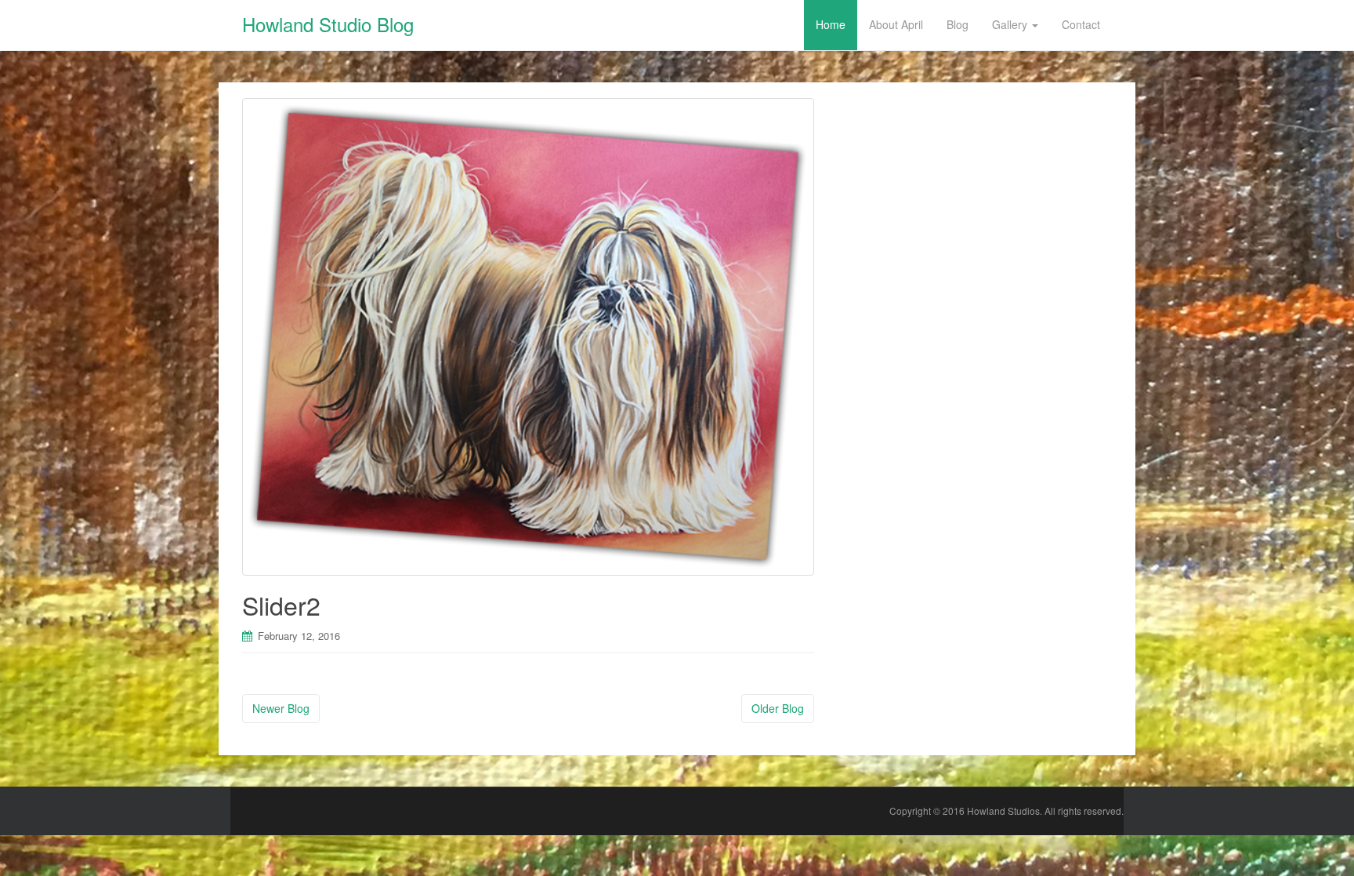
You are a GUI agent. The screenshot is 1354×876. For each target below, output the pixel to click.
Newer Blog (281, 708)
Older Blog (777, 708)
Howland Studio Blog (328, 24)
